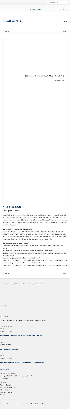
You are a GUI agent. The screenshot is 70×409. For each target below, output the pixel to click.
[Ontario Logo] (8, 289)
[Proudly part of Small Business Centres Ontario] (8, 308)
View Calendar (4, 369)
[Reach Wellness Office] (35, 161)
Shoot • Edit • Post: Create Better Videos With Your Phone (22, 335)
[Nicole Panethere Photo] (30, 90)
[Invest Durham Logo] (8, 296)
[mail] (60, 85)
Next (64, 31)
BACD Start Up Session (9, 349)
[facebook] (54, 85)
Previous (6, 31)
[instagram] (57, 85)
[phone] (63, 85)
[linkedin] (38, 406)
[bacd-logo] (12, 7)
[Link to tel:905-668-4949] (40, 2)
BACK (64, 21)
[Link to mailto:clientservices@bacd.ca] (43, 2)
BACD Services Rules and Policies (38, 403)
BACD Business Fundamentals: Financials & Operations (22, 362)
